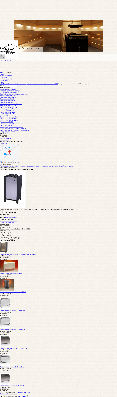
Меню (9, 72)
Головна (2, 74)
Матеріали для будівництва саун (10, 91)
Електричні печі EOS (6, 102)
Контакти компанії (6, 79)
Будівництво (4, 80)
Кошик (2, 72)
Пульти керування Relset (7, 112)
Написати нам (4, 140)
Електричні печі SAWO (7, 100)
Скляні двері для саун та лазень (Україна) (13, 128)
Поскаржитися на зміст (24, 392)
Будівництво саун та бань (8, 89)
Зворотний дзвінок (11, 217)
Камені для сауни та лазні (8, 95)
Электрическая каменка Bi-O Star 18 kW (12, 329)
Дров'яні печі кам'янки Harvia (9, 117)
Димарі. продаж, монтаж (7, 132)
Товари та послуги (6, 75)
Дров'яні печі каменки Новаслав (10, 120)
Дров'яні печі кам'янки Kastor (9, 123)
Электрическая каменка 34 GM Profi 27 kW (13, 348)
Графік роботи (4, 143)
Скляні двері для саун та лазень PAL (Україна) (14, 130)
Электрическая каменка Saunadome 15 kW (13, 292)
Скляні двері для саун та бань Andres (11, 127)
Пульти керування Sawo (7, 110)
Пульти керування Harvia (8, 109)
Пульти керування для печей (9, 107)
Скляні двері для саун (6, 125)
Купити (2, 217)
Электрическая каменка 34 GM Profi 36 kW (13, 386)
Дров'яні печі (4, 115)
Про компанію (4, 77)
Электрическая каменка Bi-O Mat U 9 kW (13, 273)
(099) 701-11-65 (6, 60)
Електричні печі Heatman (8, 105)
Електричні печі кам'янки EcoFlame (11, 104)
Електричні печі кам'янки (8, 97)
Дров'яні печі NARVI (6, 122)
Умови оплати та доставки (8, 221)
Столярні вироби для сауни (8, 92)
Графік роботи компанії (7, 222)
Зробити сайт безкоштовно (8, 394)
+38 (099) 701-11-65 (6, 138)
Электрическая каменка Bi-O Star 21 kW (12, 367)
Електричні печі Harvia (7, 99)
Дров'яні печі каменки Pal (8, 118)
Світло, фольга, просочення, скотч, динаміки (14, 94)
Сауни (2, 82)
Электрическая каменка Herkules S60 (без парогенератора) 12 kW (20, 254)
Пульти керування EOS (7, 113)
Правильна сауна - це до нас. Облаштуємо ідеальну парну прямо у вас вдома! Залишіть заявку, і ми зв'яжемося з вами (36, 166)
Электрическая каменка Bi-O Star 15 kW (12, 310)
